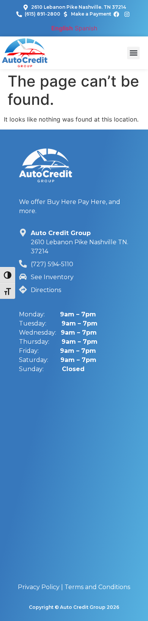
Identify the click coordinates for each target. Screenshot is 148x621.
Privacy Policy (39, 587)
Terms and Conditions (97, 587)
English (62, 28)
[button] (133, 53)
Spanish (86, 28)
